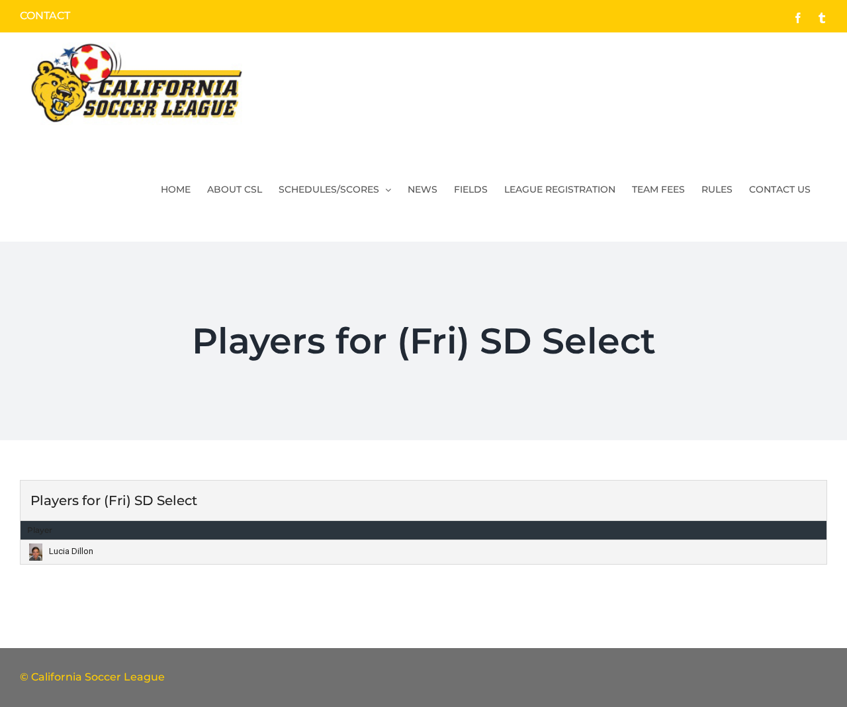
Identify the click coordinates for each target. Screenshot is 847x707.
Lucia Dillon (71, 551)
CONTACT (45, 15)
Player (39, 530)
